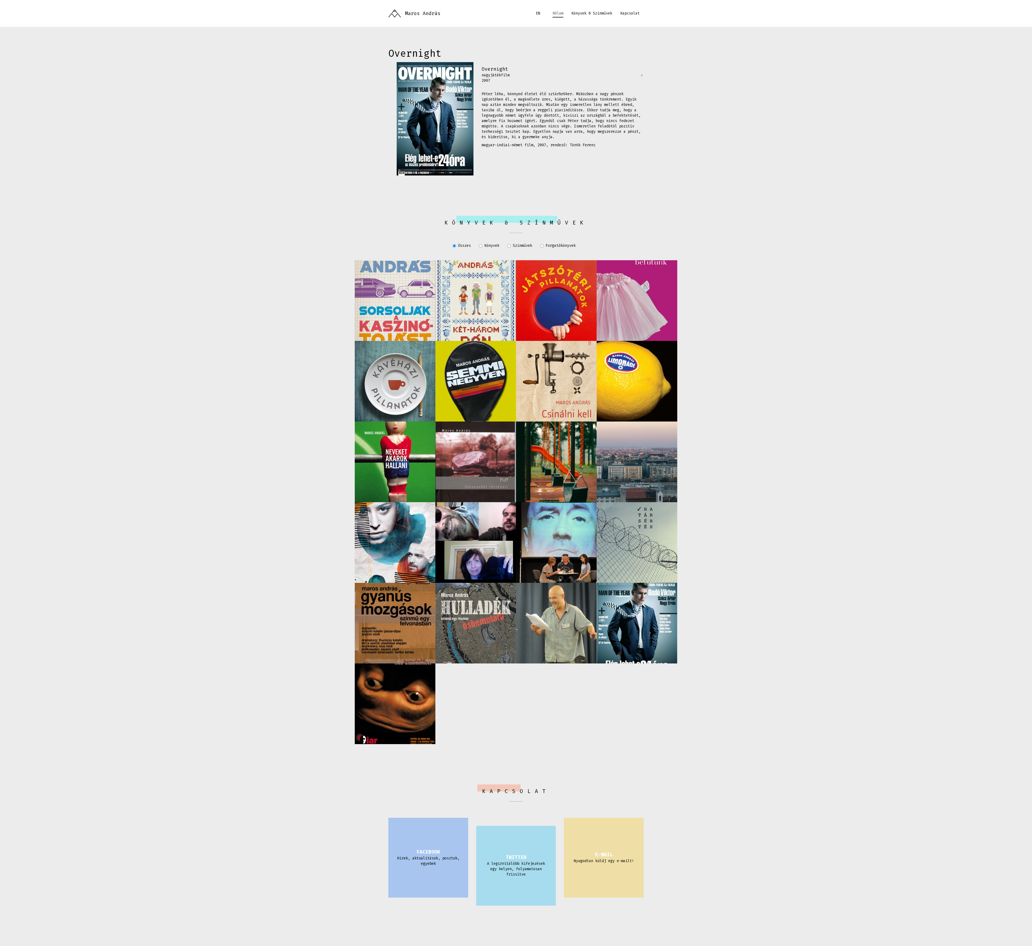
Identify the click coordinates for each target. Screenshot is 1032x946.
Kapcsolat (630, 13)
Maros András (422, 13)
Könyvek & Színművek (591, 13)
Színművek (522, 245)
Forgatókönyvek (561, 245)
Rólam (558, 13)
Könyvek (491, 245)
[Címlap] (394, 13)
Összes (464, 245)
